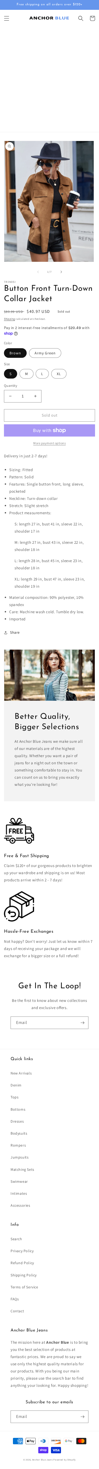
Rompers (18, 1145)
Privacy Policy (22, 1250)
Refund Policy (22, 1262)
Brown (15, 353)
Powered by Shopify (64, 1459)
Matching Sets (22, 1169)
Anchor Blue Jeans (42, 1459)
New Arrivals (21, 1073)
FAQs (15, 1299)
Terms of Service (24, 1287)
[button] (6, 18)
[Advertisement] (49, 79)
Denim (16, 1085)
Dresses (17, 1121)
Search (16, 1238)
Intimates (19, 1193)
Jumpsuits (20, 1157)
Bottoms (18, 1109)
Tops (14, 1097)
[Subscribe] (82, 1022)
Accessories (20, 1205)
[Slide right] (61, 272)
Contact (17, 1311)
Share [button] (15, 632)
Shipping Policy (24, 1275)
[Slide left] (38, 272)
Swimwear (19, 1181)
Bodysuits (19, 1133)
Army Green (45, 353)
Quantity (10, 385)
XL (59, 373)
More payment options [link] (49, 443)
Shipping (9, 319)
